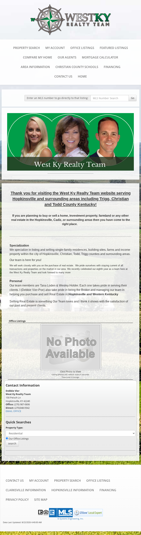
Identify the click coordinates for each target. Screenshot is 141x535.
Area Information (35, 67)
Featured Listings (114, 48)
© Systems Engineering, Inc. (70, 518)
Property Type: (14, 427)
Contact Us (63, 76)
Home (82, 76)
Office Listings (82, 48)
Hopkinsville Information (72, 490)
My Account (55, 48)
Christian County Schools (76, 67)
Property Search (26, 48)
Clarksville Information (26, 490)
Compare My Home (37, 57)
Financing (112, 67)
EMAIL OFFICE (13, 411)
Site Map (40, 500)
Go (132, 98)
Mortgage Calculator (100, 57)
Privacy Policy (17, 500)
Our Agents (67, 57)
